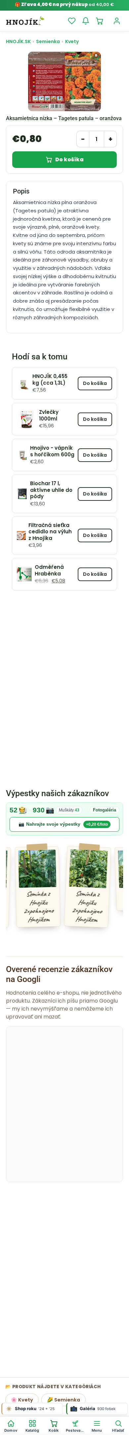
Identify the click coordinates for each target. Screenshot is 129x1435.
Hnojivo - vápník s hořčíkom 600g (52, 451)
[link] (64, 818)
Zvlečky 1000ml (49, 415)
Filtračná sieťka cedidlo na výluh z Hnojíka (50, 532)
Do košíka (69, 159)
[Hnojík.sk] (25, 21)
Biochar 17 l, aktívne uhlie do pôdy (51, 490)
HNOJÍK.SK (18, 41)
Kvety (72, 41)
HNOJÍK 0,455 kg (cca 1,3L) (49, 379)
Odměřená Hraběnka (49, 570)
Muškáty (69, 810)
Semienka (48, 41)
